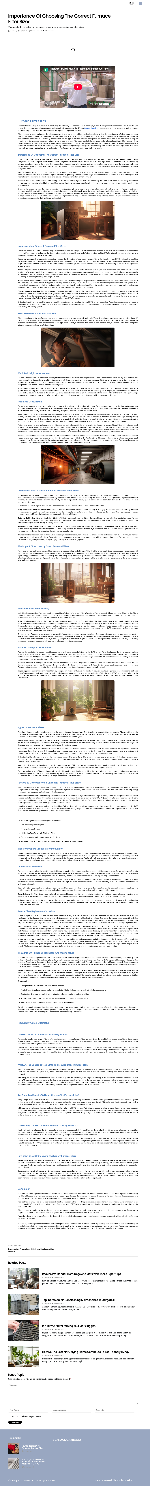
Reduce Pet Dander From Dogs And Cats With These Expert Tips (81, 1274)
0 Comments (49, 31)
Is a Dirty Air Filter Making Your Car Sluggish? (69, 1326)
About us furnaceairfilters (106, 1480)
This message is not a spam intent (25, 1416)
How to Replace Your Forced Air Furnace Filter (32, 1447)
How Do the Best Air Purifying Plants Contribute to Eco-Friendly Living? (85, 1352)
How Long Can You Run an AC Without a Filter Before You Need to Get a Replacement (33, 1461)
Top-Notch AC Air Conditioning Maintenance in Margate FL (79, 1300)
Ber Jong (14, 31)
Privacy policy (125, 1480)
